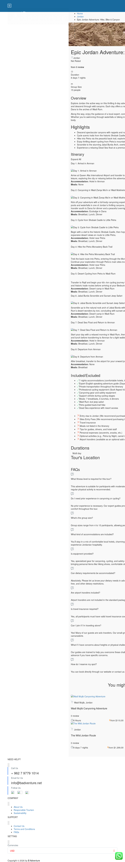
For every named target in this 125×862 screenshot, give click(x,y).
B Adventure (34, 860)
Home (80, 13)
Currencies (13, 845)
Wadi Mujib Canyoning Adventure (89, 708)
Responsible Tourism (24, 809)
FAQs (16, 832)
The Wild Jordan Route (83, 735)
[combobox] (62, 850)
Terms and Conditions (24, 829)
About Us (18, 806)
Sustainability (20, 813)
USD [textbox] (12, 850)
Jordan (80, 16)
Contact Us (19, 826)
